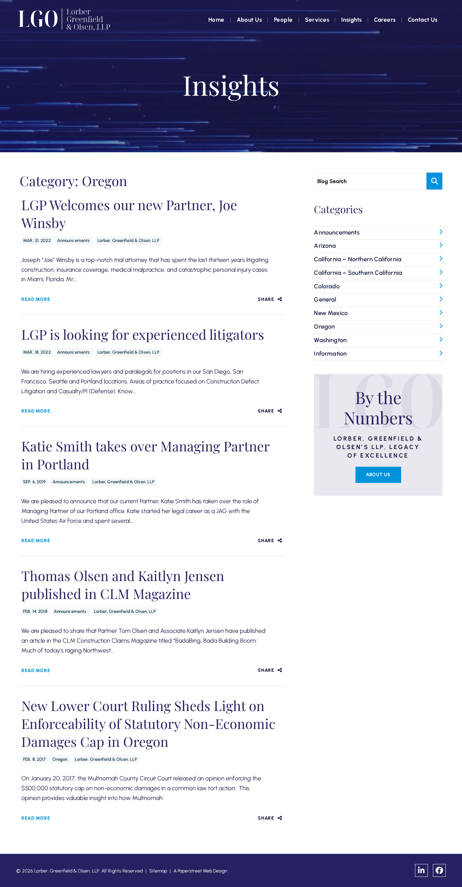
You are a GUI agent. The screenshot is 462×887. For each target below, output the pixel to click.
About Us (249, 19)
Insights (351, 19)
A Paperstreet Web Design (200, 871)
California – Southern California (358, 272)
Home (216, 19)
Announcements (74, 240)
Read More (35, 299)
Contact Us (423, 19)
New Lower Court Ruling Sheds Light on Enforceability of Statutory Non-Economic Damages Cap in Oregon (148, 723)
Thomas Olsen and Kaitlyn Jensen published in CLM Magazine (122, 584)
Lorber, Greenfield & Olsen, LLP (128, 240)
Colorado (326, 286)
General (325, 299)
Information (330, 353)
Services (317, 19)
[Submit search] (434, 181)
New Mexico (331, 313)
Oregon (60, 759)
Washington (330, 340)
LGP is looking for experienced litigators (142, 334)
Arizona (325, 245)
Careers (385, 19)
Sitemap (158, 871)
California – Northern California (357, 259)
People (283, 19)
